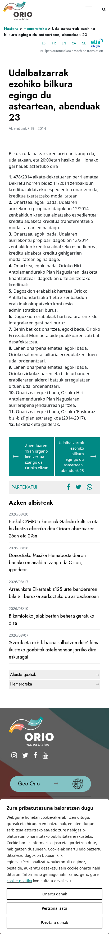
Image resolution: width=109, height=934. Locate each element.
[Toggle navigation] (88, 9)
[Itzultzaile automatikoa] (97, 43)
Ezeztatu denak (54, 922)
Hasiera (11, 28)
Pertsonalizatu (54, 908)
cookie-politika (19, 880)
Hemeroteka (35, 28)
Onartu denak (54, 893)
